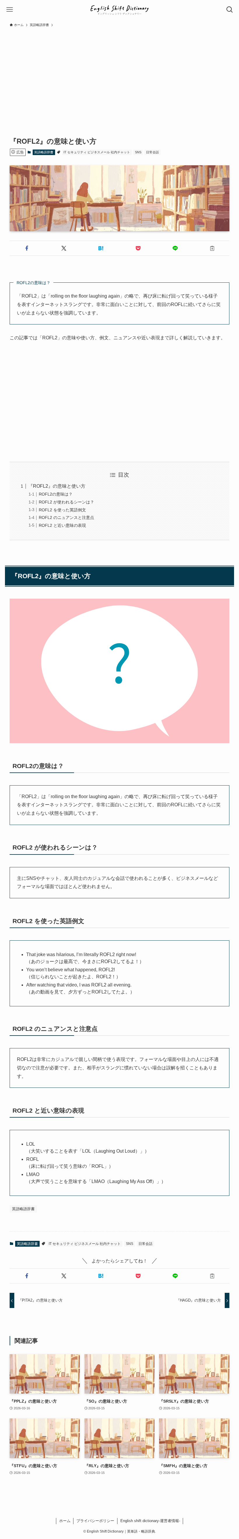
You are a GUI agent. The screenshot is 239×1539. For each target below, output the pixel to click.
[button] (27, 248)
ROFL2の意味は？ (56, 494)
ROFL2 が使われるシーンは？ (66, 502)
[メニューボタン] (9, 9)
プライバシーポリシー (95, 1521)
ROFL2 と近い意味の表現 (62, 525)
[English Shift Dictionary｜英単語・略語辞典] (120, 9)
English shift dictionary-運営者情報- (150, 1521)
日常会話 (152, 152)
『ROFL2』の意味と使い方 (56, 486)
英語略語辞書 (43, 152)
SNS (138, 152)
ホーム (65, 1521)
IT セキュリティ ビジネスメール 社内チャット (97, 152)
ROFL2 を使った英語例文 (62, 510)
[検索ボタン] (229, 9)
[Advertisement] (119, 74)
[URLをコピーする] (212, 248)
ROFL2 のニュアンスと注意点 (66, 517)
